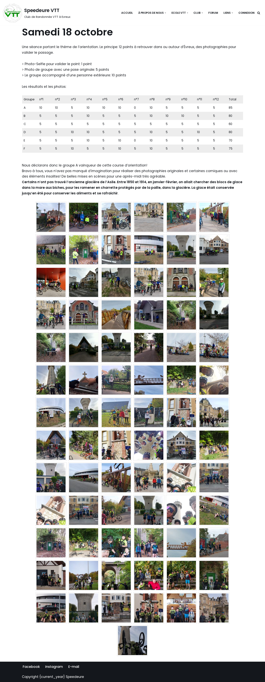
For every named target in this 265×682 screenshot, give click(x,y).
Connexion (246, 13)
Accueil (127, 13)
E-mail (73, 666)
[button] (165, 13)
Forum (213, 13)
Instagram (54, 666)
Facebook (31, 666)
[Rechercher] (258, 12)
